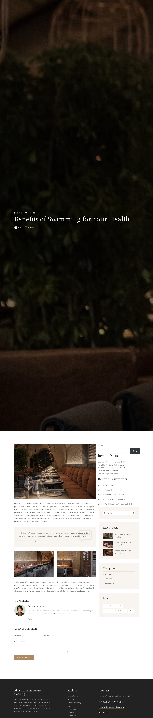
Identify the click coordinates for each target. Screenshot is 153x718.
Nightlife (71, 699)
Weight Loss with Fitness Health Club (111, 468)
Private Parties (73, 696)
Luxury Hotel (109, 611)
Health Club (109, 606)
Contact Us (72, 716)
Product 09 (109, 485)
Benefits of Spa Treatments (108, 474)
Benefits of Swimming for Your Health (111, 462)
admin (20, 227)
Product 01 (108, 490)
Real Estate (72, 709)
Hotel (119, 606)
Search (100, 446)
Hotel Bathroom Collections (108, 471)
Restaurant (109, 579)
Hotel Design (109, 574)
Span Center (109, 583)
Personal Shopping (74, 703)
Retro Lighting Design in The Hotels (111, 465)
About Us (71, 712)
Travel (70, 706)
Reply (30, 619)
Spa (131, 611)
